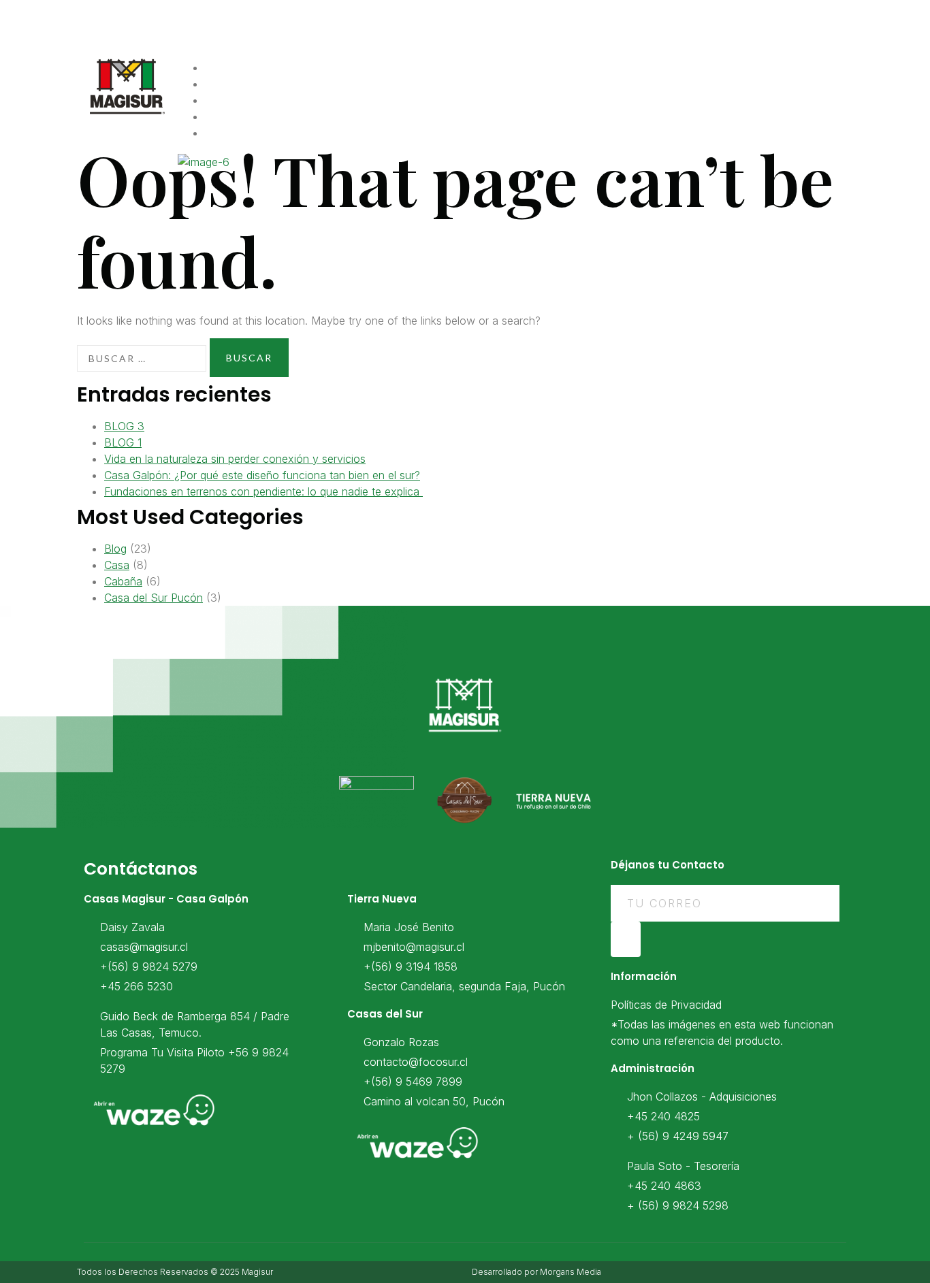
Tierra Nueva (259, 117)
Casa (116, 565)
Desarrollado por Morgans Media (536, 1272)
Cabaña (123, 581)
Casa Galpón (259, 101)
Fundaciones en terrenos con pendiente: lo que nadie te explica (263, 491)
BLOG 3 (124, 426)
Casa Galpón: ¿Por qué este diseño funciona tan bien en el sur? (262, 475)
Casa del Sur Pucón (153, 597)
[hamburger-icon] (836, 71)
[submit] (626, 939)
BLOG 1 (123, 442)
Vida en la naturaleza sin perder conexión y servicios (235, 459)
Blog (115, 548)
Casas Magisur (266, 84)
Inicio (237, 68)
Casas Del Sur (262, 133)
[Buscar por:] (141, 358)
